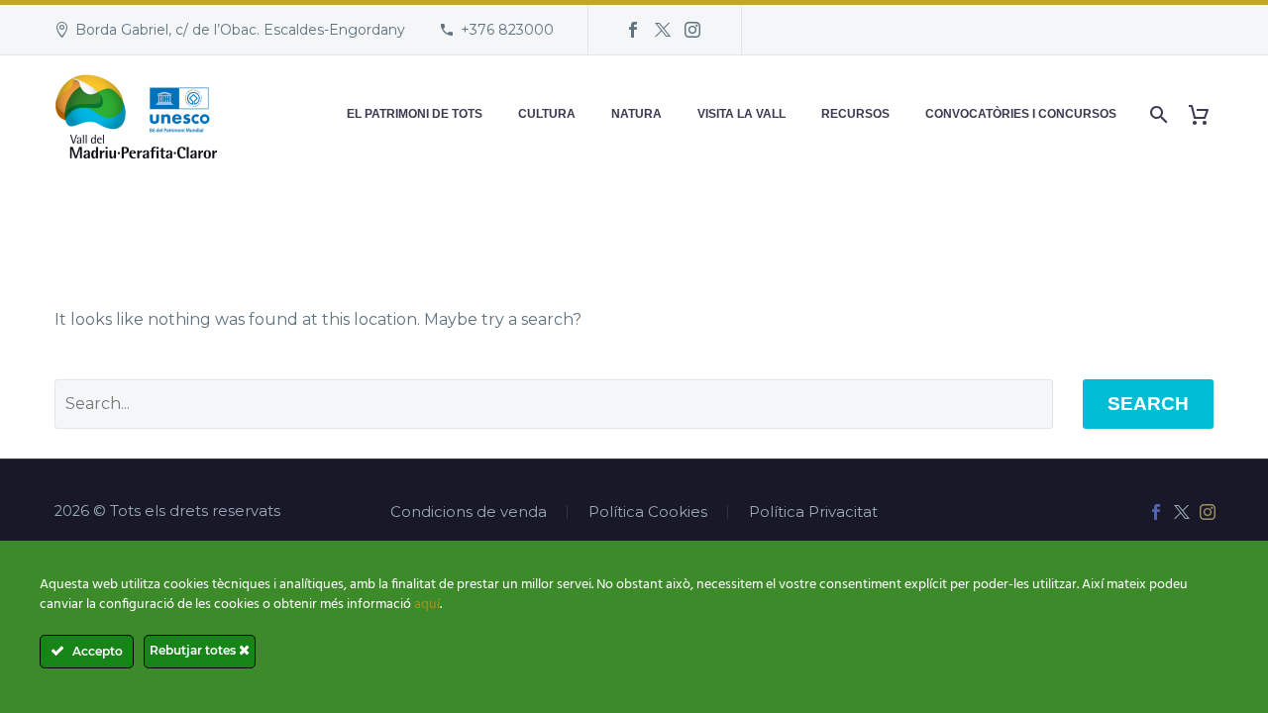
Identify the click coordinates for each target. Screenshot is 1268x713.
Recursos (855, 114)
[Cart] (1206, 114)
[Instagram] (692, 30)
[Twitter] (663, 30)
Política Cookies (647, 512)
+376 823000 (507, 30)
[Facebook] (633, 30)
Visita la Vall (741, 114)
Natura (636, 114)
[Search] (1156, 114)
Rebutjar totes (194, 650)
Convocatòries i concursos (1020, 114)
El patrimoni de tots (414, 114)
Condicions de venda (468, 512)
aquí (427, 604)
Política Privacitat (813, 512)
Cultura (547, 114)
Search (1148, 403)
